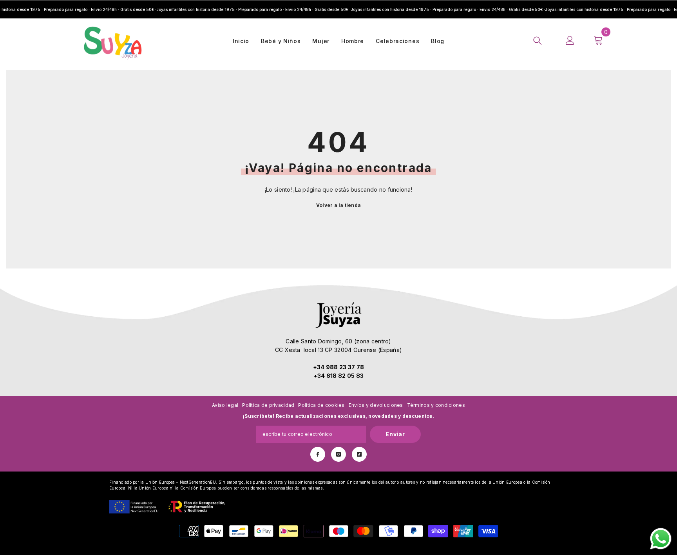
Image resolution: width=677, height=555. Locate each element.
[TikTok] (359, 454)
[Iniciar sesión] (570, 40)
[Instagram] (338, 454)
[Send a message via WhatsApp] (660, 538)
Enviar (395, 434)
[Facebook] (317, 454)
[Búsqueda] (538, 40)
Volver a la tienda (338, 205)
